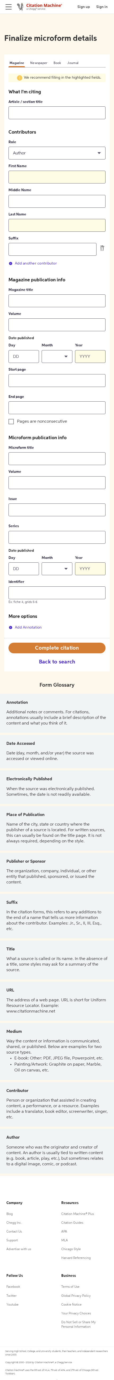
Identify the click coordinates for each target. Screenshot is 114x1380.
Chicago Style (71, 1249)
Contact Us (14, 1231)
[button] (57, 153)
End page (16, 397)
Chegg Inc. (14, 1223)
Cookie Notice (71, 1304)
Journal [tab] (72, 63)
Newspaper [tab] (38, 63)
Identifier (16, 582)
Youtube (12, 1304)
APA (64, 1231)
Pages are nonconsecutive (42, 421)
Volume (14, 314)
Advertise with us (18, 1249)
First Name (17, 166)
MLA (64, 1240)
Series (13, 526)
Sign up (83, 7)
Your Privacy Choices (76, 1313)
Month (47, 345)
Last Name (17, 214)
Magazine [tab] (17, 63)
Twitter (11, 1296)
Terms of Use (70, 1287)
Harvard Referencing (76, 1258)
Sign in (102, 7)
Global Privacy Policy (76, 1296)
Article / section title (25, 102)
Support (12, 1240)
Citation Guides (72, 1223)
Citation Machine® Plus (77, 1214)
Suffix (13, 238)
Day (11, 345)
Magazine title (20, 290)
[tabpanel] (57, 356)
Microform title (21, 448)
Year (78, 345)
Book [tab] (57, 63)
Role (12, 142)
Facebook (13, 1287)
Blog (9, 1214)
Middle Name (19, 190)
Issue (12, 499)
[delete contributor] (102, 248)
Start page (17, 369)
